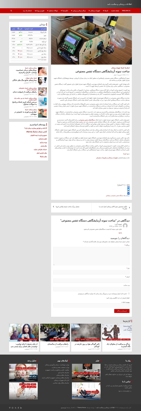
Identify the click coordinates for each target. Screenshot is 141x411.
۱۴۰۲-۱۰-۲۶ (33, 75)
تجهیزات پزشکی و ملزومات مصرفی (107, 158)
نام (128, 268)
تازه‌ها (106, 11)
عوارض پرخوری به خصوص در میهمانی (25, 113)
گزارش (108, 339)
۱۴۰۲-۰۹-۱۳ (126, 349)
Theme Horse (81, 407)
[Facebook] (91, 187)
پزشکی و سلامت (33, 68)
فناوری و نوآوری (33, 99)
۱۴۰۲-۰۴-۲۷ (33, 349)
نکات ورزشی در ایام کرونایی (86, 394)
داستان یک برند (27, 11)
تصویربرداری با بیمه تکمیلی (38, 135)
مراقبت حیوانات (29, 78)
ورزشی (76, 373)
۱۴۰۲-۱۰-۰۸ (33, 94)
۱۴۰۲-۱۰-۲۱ (33, 82)
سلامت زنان (17, 98)
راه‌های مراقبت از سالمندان (58, 344)
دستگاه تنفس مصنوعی (117, 195)
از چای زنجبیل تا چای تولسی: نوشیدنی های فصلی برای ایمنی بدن (24, 345)
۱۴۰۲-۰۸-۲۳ (95, 349)
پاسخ (120, 233)
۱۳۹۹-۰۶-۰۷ (32, 397)
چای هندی (44, 146)
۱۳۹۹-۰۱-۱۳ (95, 378)
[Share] (91, 194)
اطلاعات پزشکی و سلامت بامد (119, 4)
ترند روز (22, 98)
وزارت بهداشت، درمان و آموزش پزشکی (57, 365)
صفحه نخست (115, 11)
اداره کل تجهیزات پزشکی (61, 380)
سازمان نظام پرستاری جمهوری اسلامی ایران (55, 378)
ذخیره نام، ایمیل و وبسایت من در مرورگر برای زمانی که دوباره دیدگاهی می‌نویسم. (102, 294)
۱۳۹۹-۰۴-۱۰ (125, 75)
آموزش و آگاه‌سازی (94, 373)
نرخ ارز (45, 59)
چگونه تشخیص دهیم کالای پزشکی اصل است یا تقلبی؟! (113, 208)
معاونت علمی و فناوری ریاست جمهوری (57, 370)
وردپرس (63, 407)
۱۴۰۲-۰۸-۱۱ (64, 346)
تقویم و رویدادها (39, 11)
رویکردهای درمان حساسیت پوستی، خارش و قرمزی (26, 71)
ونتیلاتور (108, 195)
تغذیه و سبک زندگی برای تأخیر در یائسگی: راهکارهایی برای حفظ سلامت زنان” (24, 373)
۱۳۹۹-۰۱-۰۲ (95, 397)
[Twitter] (91, 189)
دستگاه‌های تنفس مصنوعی (87, 120)
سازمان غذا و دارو (63, 372)
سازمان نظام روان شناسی (61, 383)
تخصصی (26, 75)
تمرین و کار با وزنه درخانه (88, 376)
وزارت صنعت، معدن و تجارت (60, 367)
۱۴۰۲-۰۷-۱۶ (32, 378)
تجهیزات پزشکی (95, 11)
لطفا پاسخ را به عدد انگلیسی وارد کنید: (117, 298)
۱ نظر (115, 75)
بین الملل (33, 384)
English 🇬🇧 (126, 11)
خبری (119, 75)
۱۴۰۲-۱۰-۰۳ (33, 106)
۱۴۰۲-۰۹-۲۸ (33, 116)
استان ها (127, 68)
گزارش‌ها (127, 321)
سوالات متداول (53, 11)
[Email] (91, 191)
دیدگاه (127, 245)
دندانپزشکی (21, 88)
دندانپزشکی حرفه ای (32, 89)
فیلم (97, 360)
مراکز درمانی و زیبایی (79, 11)
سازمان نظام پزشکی (62, 375)
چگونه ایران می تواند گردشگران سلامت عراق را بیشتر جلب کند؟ (24, 392)
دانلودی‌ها (65, 11)
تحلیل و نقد (31, 360)
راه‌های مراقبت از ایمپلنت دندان (25, 92)
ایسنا (124, 154)
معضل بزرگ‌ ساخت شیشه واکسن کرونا (67, 207)
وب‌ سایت (126, 285)
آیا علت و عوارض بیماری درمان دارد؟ (35, 128)
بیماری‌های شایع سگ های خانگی (24, 80)
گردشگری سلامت (31, 386)
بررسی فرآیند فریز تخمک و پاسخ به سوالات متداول (24, 103)
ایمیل (127, 277)
